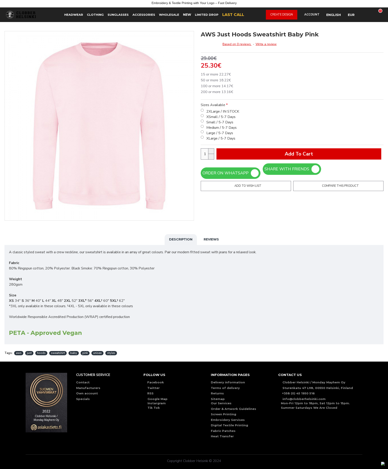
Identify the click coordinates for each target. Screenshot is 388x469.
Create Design (281, 15)
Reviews (211, 239)
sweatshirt (58, 353)
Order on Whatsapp (227, 173)
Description (180, 239)
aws (19, 353)
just (29, 353)
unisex (97, 353)
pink (85, 353)
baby (73, 353)
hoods (41, 353)
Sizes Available (213, 104)
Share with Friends (288, 169)
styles (111, 353)
